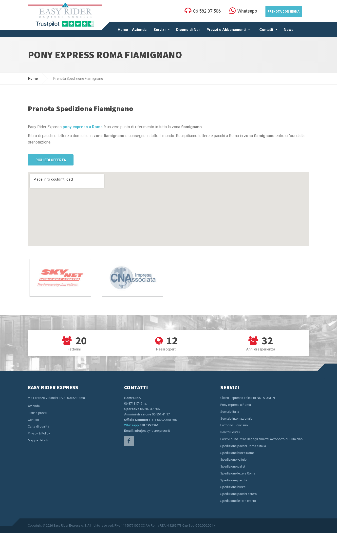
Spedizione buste (232, 487)
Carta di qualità (38, 426)
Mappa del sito (38, 440)
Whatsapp (131, 425)
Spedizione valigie (233, 459)
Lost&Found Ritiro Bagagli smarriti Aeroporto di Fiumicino (261, 439)
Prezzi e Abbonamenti (226, 29)
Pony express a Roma (235, 405)
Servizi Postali (230, 432)
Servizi (159, 29)
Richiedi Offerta (51, 160)
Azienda (139, 29)
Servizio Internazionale (236, 418)
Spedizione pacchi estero (238, 494)
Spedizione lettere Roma (237, 473)
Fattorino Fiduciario (234, 425)
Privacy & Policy (39, 433)
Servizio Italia (229, 411)
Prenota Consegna (284, 11)
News (288, 29)
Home (123, 29)
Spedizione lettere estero (238, 501)
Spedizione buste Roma (237, 453)
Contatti (266, 29)
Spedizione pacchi (233, 480)
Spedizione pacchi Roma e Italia (243, 446)
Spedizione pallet (232, 466)
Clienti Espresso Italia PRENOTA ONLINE (248, 398)
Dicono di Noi (188, 29)
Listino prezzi (37, 413)
